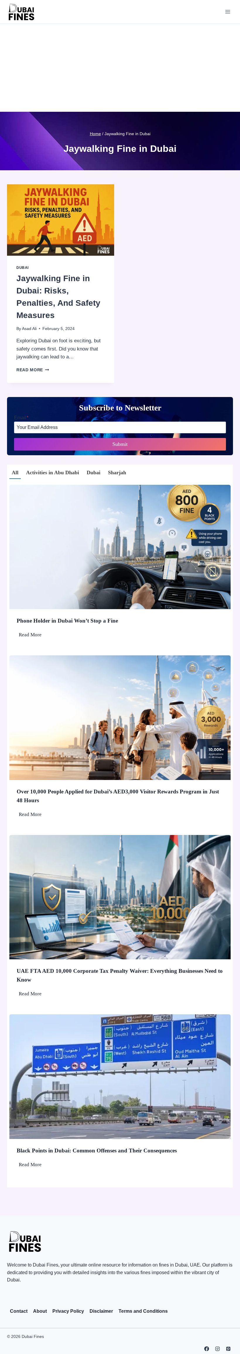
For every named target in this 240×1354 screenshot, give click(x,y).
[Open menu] (227, 11)
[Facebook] (206, 1348)
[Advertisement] (120, 68)
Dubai (22, 268)
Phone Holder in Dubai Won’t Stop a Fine (67, 621)
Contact (19, 1311)
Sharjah (117, 472)
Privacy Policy (68, 1311)
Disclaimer (101, 1311)
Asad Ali (29, 329)
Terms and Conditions (143, 1311)
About (40, 1311)
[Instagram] (217, 1348)
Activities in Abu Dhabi (52, 472)
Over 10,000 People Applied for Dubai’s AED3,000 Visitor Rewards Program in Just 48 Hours (118, 795)
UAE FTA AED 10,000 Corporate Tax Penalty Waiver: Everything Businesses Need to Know (120, 975)
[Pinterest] (228, 1348)
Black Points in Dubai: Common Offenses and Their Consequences (97, 1150)
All (15, 472)
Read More (32, 370)
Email (21, 417)
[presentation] (60, 220)
